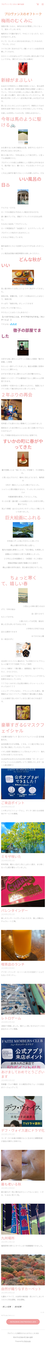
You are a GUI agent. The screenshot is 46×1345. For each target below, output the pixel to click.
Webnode (27, 1341)
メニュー (42, 4)
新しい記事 (7, 1306)
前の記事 (18, 1306)
